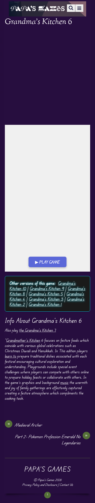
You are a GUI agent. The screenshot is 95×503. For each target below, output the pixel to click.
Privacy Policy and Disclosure (39, 485)
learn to (10, 356)
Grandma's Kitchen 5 (46, 293)
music (64, 382)
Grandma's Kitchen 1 (45, 304)
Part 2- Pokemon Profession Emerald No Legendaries (51, 439)
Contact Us (66, 485)
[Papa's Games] (37, 8)
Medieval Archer (25, 425)
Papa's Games (46, 480)
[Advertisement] (47, 76)
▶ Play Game (47, 262)
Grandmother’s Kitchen (23, 340)
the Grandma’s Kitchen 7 (37, 330)
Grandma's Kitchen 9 (47, 288)
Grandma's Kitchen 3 (46, 299)
